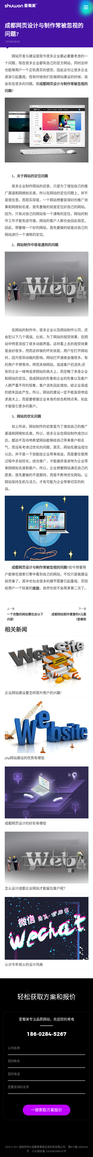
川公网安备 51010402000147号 (49, 1151)
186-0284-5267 (46, 1034)
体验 (35, 588)
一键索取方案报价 (46, 1110)
